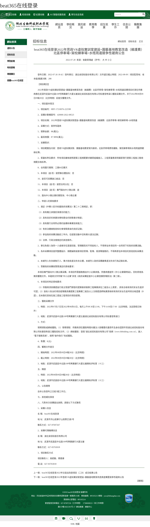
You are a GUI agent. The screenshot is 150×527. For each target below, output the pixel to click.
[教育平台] (79, 518)
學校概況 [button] (70, 26)
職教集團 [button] (138, 26)
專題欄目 (11, 74)
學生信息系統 (77, 14)
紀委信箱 (39, 14)
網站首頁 (59, 26)
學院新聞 (11, 61)
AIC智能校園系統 (57, 14)
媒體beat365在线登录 (15, 81)
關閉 (140, 481)
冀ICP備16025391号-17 (66, 507)
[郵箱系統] (86, 518)
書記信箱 (12, 14)
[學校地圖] (94, 518)
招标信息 (11, 55)
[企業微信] (71, 518)
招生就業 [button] (104, 26)
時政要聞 (11, 67)
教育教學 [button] (93, 26)
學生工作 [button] (115, 26)
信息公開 (127, 26)
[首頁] (56, 518)
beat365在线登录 (19, 6)
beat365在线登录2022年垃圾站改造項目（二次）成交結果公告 (69, 473)
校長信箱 (26, 14)
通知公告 (11, 48)
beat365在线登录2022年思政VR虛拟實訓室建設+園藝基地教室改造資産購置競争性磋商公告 (83, 477)
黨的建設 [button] (82, 26)
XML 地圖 (75, 524)
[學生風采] (63, 518)
